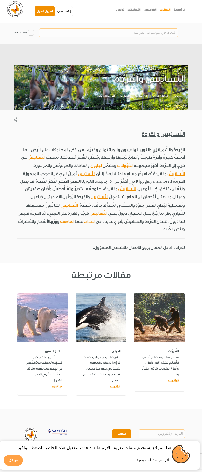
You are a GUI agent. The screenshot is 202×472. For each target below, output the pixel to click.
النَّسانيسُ (36, 157)
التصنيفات (133, 9)
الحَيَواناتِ (125, 165)
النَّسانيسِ (69, 205)
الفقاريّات (124, 96)
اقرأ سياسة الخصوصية (153, 460)
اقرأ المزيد (173, 380)
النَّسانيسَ (86, 173)
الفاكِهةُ (67, 221)
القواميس (150, 9)
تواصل (120, 9)
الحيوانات (142, 96)
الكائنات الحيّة (161, 96)
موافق (13, 460)
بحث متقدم (20, 32)
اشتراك (122, 433)
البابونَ (96, 165)
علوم (179, 96)
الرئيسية (179, 9)
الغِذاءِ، (89, 221)
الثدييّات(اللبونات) (106, 96)
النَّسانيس (98, 213)
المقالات (165, 9)
